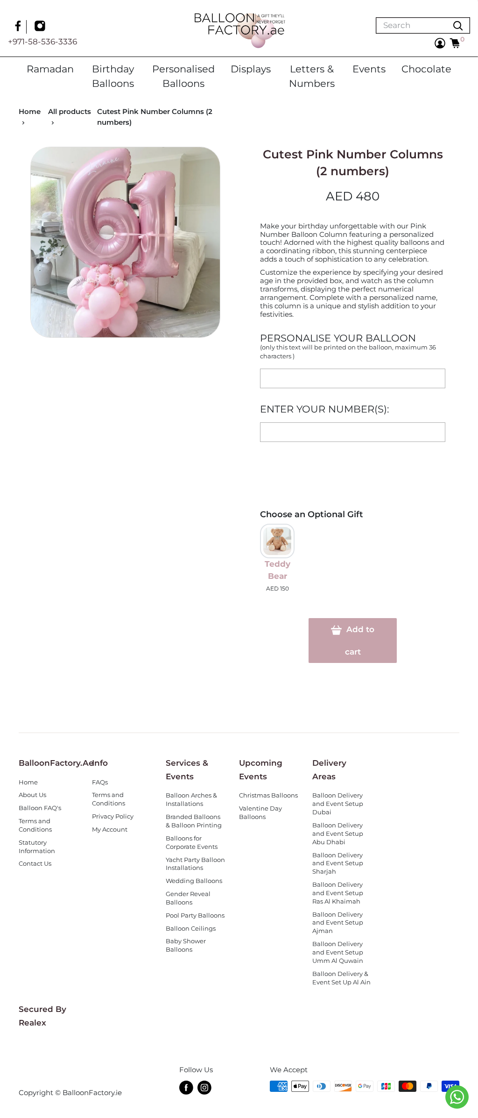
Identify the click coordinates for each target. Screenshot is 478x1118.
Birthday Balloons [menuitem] (113, 76)
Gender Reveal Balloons (188, 898)
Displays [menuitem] (251, 69)
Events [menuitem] (369, 69)
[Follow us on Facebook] (19, 27)
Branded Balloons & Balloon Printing (194, 821)
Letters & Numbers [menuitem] (312, 76)
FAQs (100, 782)
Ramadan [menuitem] (50, 69)
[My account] (440, 43)
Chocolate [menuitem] (426, 69)
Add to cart (359, 640)
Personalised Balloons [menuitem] (183, 76)
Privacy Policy (113, 816)
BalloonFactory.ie (92, 1092)
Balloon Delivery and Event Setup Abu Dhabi (337, 834)
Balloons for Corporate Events (192, 842)
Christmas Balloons (268, 795)
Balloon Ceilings (191, 928)
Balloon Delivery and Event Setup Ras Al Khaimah (337, 893)
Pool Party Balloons (195, 915)
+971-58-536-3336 (42, 41)
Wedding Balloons (194, 880)
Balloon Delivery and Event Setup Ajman (337, 923)
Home (30, 111)
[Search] (458, 25)
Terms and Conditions (35, 825)
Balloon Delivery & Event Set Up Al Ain (341, 978)
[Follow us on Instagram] (41, 27)
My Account (109, 829)
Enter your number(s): (324, 409)
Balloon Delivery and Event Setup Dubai (337, 804)
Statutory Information (37, 847)
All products (69, 111)
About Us (32, 794)
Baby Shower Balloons (186, 945)
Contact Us (35, 863)
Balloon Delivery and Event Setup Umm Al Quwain (337, 952)
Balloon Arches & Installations (191, 799)
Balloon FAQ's (40, 808)
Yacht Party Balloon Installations (195, 864)
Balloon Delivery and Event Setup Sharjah (337, 864)
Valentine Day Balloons (260, 812)
